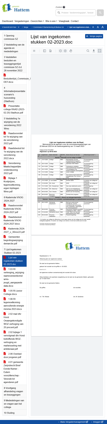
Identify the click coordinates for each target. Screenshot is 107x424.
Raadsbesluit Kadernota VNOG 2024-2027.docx (12, 220)
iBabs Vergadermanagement (73, 422)
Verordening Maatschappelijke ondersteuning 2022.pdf (12, 168)
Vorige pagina (95, 36)
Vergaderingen (21, 21)
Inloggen (97, 422)
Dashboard (7, 21)
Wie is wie (50, 21)
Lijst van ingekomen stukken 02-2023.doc (13, 260)
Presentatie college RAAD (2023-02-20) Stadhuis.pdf (14, 109)
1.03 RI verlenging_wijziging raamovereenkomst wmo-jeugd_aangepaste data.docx (14, 277)
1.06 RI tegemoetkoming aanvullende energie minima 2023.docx (14, 304)
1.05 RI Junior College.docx (13, 292)
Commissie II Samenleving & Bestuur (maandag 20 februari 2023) (58, 27)
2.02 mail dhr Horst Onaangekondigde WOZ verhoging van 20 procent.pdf (13, 321)
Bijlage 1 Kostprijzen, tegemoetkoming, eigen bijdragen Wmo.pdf (12, 185)
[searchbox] (76, 12)
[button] (100, 12)
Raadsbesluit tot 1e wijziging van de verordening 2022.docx (14, 153)
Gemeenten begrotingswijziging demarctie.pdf (13, 240)
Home (20, 27)
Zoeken (59, 7)
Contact (74, 21)
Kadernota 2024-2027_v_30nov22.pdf (14, 230)
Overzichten (36, 21)
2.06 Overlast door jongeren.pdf (12, 355)
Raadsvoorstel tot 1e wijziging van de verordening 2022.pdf (13, 138)
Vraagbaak (64, 21)
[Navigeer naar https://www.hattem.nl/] (16, 10)
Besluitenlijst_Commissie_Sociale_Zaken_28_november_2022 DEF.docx (15, 80)
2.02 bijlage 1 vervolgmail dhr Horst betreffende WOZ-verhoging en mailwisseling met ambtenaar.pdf (14, 340)
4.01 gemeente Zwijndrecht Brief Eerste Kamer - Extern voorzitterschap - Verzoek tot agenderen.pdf (13, 372)
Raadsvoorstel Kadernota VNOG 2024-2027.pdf (13, 208)
